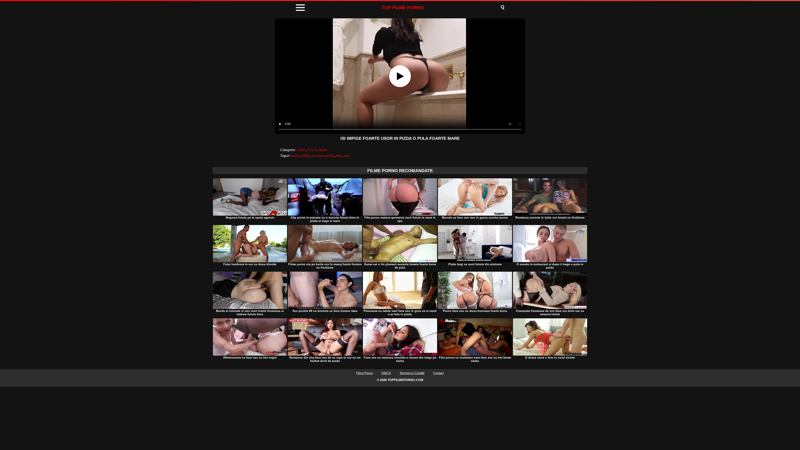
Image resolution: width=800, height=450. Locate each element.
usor (347, 156)
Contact (438, 373)
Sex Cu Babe (317, 150)
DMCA (386, 373)
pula (339, 156)
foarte (295, 156)
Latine (301, 150)
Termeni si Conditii (412, 373)
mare (320, 156)
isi (313, 156)
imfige (305, 156)
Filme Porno (364, 373)
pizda (330, 156)
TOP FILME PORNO (403, 7)
